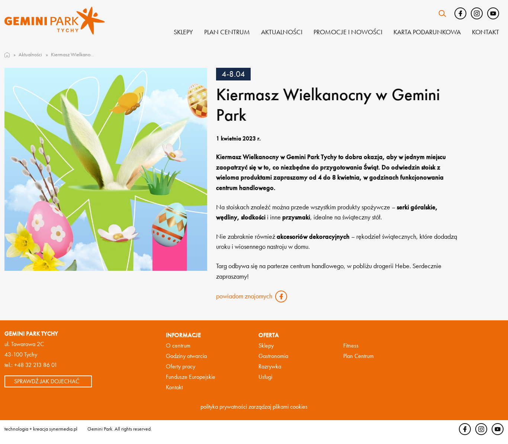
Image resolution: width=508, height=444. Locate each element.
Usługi (265, 377)
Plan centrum (227, 32)
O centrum (178, 345)
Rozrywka (269, 366)
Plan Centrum (358, 356)
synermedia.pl (63, 429)
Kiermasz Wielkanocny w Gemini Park (72, 54)
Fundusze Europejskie (190, 377)
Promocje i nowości (348, 32)
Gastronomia (273, 356)
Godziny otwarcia (186, 356)
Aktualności (281, 32)
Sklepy (183, 32)
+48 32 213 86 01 (35, 365)
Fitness (351, 345)
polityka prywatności (223, 406)
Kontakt (485, 32)
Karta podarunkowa (427, 32)
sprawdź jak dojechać (46, 382)
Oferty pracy (180, 366)
